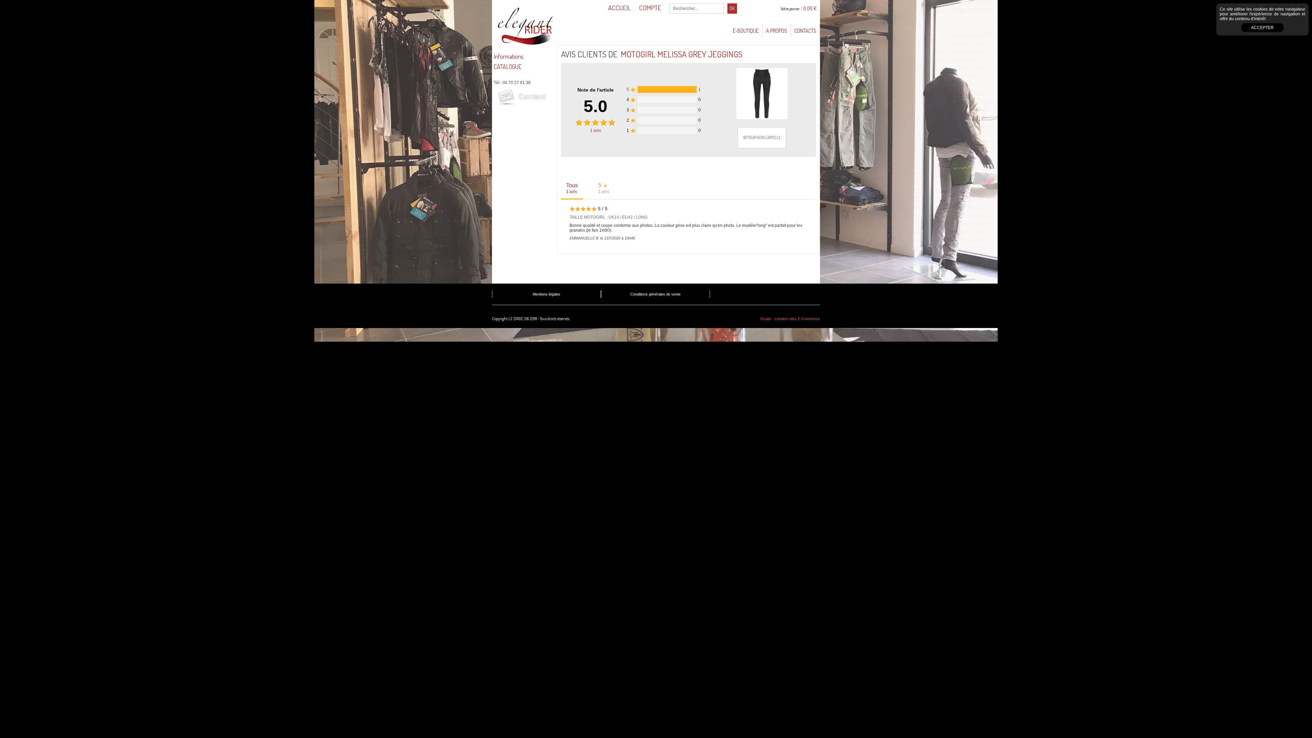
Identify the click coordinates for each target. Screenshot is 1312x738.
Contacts (805, 30)
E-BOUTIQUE (746, 30)
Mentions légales (546, 294)
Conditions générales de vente (655, 294)
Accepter (1262, 27)
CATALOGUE (508, 66)
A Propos (776, 30)
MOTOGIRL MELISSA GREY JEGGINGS (681, 54)
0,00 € (810, 8)
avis (595, 130)
